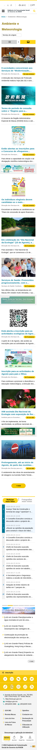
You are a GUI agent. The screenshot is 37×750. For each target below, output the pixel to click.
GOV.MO (8, 710)
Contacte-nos (27, 714)
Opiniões (25, 710)
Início (3, 17)
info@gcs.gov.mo (11, 701)
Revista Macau (10, 714)
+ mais (31, 661)
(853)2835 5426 (25, 704)
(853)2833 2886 (10, 704)
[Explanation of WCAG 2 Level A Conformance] (32, 746)
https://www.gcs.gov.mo (13, 699)
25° (24, 5)
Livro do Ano (10, 718)
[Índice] (3, 11)
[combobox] (11, 35)
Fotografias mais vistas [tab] (27, 500)
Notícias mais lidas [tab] (10, 500)
